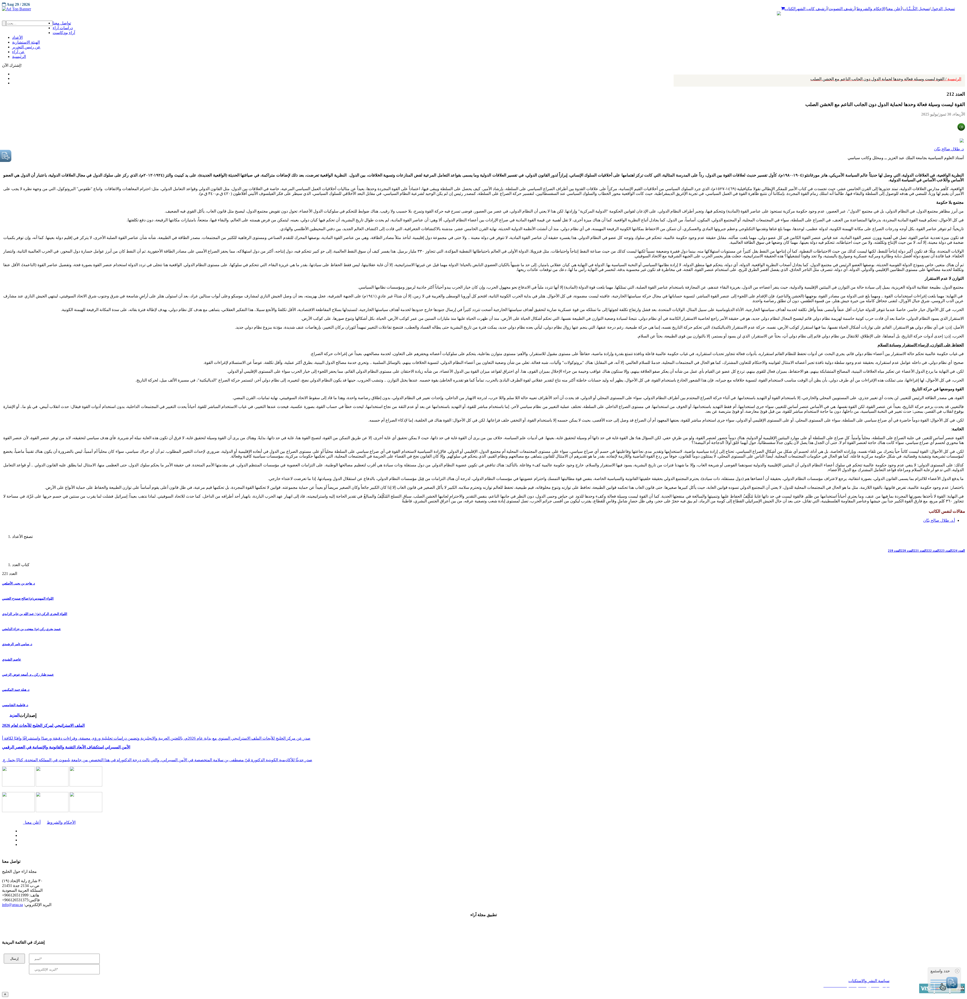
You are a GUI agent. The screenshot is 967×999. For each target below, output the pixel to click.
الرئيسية (885, 79)
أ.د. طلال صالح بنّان (939, 520)
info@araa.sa (12, 905)
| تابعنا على (265, 845)
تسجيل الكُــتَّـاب (916, 9)
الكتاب (790, 9)
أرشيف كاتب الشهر (811, 9)
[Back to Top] (5, 994)
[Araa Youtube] (12, 82)
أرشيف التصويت (841, 9)
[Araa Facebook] (18, 829)
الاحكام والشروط (870, 9)
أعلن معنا (894, 9)
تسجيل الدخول (943, 9)
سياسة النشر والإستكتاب (868, 981)
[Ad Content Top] (483, 9)
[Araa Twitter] (13, 77)
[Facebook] (12, 73)
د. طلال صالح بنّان (949, 149)
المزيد (14, 715)
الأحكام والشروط (61, 822)
